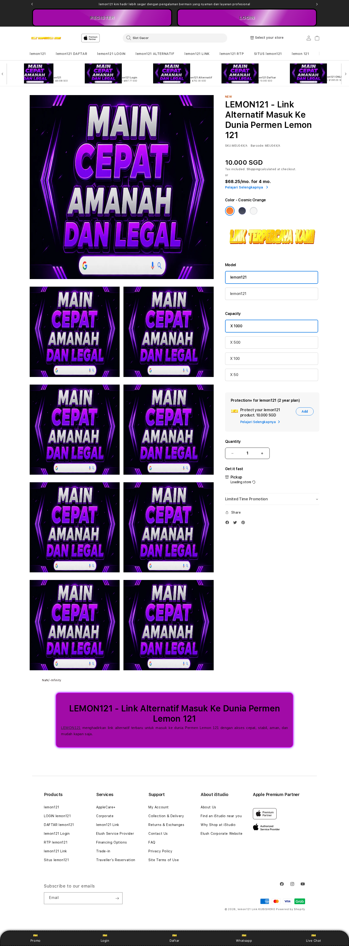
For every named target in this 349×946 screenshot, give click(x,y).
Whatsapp (244, 940)
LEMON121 (71, 728)
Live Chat (313, 940)
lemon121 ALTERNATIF (155, 54)
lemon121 (38, 54)
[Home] (46, 38)
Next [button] (317, 4)
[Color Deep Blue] (242, 211)
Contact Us (158, 833)
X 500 (235, 342)
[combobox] (175, 38)
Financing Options (111, 842)
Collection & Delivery (166, 816)
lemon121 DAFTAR (71, 54)
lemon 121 (300, 54)
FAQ (152, 842)
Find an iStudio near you (221, 816)
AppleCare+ (106, 807)
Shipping (253, 169)
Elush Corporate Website (222, 833)
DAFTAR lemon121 (59, 825)
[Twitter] (236, 523)
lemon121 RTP (232, 54)
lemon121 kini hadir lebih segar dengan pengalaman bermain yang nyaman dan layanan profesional (174, 4)
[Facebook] (228, 523)
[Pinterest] (244, 523)
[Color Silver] (253, 211)
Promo (35, 940)
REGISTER (102, 17)
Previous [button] (32, 4)
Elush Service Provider (115, 833)
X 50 (234, 374)
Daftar (174, 940)
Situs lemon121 (56, 860)
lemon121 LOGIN (111, 54)
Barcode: (257, 145)
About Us (208, 807)
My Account (158, 807)
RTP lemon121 (55, 842)
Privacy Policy (160, 851)
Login (105, 940)
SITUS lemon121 (268, 54)
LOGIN (247, 17)
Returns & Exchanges (166, 825)
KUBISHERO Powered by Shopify (281, 909)
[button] (38, 54)
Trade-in (103, 851)
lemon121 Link (55, 851)
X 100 (235, 358)
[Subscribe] (117, 898)
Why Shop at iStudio (218, 825)
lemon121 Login (57, 833)
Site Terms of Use (163, 860)
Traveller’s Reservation (115, 860)
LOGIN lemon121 (57, 816)
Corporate (104, 816)
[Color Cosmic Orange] (230, 211)
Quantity (233, 441)
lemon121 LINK (197, 54)
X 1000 (236, 326)
